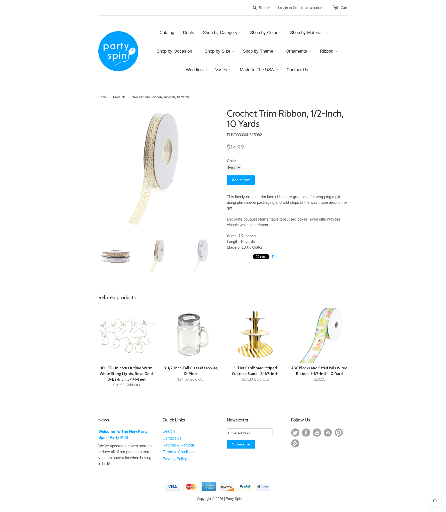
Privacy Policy (175, 459)
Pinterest (338, 432)
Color (231, 161)
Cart (344, 7)
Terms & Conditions (179, 452)
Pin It (276, 257)
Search (169, 431)
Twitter (295, 432)
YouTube (317, 432)
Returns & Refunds (179, 445)
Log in (283, 7)
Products (119, 97)
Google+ (295, 443)
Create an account (308, 7)
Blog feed (328, 432)
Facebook (306, 432)
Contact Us (172, 438)
